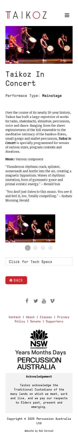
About (30, 317)
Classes (46, 317)
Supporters (54, 321)
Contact (15, 317)
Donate (35, 321)
